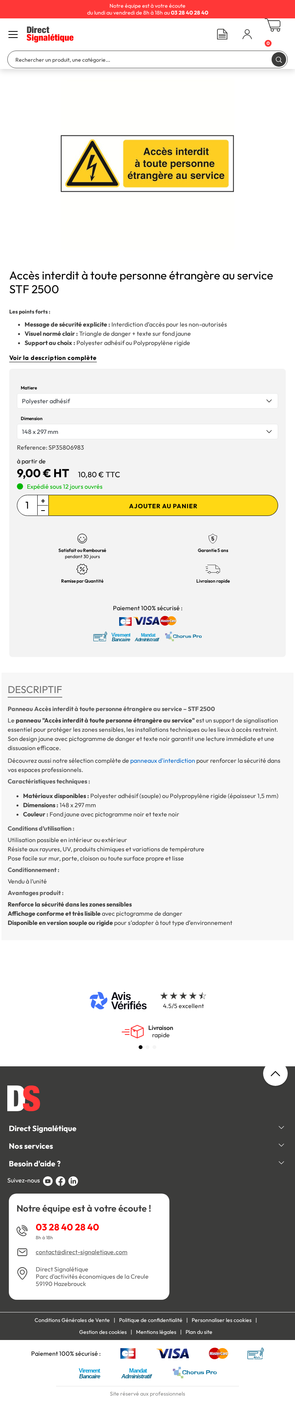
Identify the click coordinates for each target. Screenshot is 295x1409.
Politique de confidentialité (150, 1320)
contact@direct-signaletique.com (82, 1252)
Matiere (29, 388)
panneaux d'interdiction (162, 760)
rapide (160, 1031)
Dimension (32, 418)
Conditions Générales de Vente (72, 1320)
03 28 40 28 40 (67, 1227)
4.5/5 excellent (183, 1006)
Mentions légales (156, 1332)
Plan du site (199, 1332)
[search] (279, 59)
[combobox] (147, 401)
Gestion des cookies (103, 1332)
